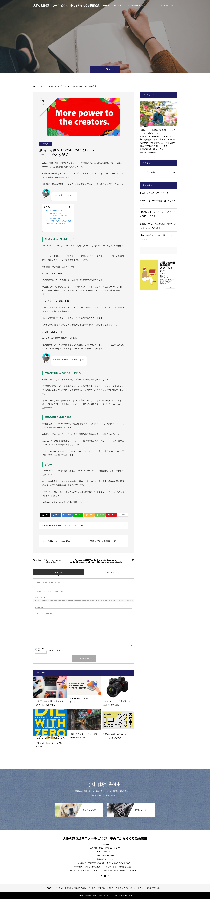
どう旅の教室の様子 (135, 5)
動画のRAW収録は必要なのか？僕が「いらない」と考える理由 (158, 226)
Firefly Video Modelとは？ (56, 210)
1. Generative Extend (55, 213)
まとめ (48, 226)
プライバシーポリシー (128, 888)
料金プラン (118, 5)
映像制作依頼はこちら (154, 888)
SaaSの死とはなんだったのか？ (154, 193)
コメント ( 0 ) (58, 572)
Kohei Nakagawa (55, 525)
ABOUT (106, 5)
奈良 (141, 888)
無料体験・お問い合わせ (107, 888)
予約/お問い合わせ (167, 5)
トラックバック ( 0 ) (109, 572)
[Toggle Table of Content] (68, 207)
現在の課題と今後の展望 (55, 223)
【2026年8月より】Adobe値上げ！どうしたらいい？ (158, 237)
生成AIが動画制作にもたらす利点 (58, 221)
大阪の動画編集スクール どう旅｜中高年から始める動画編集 (66, 5)
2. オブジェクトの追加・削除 (58, 215)
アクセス (151, 5)
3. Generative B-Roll (55, 218)
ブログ (45, 144)
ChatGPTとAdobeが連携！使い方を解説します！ (157, 203)
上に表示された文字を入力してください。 (49, 650)
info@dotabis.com (148, 152)
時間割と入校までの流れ (76, 888)
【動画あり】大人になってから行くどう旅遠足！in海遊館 (157, 214)
